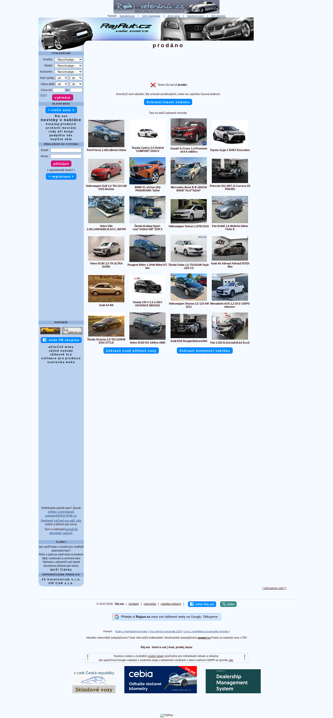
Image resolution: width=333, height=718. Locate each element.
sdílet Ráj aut (203, 604)
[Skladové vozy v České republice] (94, 692)
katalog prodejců (61, 124)
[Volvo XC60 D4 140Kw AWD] (147, 339)
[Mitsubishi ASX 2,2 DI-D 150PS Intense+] (230, 300)
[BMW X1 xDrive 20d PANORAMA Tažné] (147, 184)
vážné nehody (61, 350)
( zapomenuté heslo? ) (61, 170)
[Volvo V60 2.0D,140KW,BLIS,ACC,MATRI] (106, 223)
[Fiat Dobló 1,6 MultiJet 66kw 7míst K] (230, 223)
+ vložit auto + (61, 110)
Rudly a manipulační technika (131, 631)
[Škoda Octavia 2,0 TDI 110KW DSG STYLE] (106, 336)
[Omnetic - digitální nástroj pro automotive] (233, 692)
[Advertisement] (274, 85)
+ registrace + (61, 176)
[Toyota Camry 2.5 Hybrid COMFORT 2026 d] (147, 144)
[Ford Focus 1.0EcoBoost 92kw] (106, 147)
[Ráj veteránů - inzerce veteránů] (166, 12)
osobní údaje (156, 656)
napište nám (61, 139)
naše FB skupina (63, 340)
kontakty (134, 604)
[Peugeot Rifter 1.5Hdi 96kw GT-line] (147, 261)
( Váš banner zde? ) (274, 588)
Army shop (174, 16)
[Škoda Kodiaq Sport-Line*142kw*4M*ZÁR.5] (147, 223)
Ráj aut (61, 116)
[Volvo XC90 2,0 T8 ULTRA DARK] (106, 260)
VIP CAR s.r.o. (61, 583)
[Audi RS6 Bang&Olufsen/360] (189, 337)
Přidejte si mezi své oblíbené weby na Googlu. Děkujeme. (169, 616)
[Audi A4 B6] (106, 302)
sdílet (230, 604)
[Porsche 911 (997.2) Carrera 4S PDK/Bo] (230, 182)
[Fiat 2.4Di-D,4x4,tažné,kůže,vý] (230, 339)
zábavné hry (61, 354)
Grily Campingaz (151, 16)
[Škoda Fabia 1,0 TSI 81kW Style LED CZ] (189, 261)
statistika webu (61, 362)
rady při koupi (61, 131)
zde (231, 660)
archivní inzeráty (61, 127)
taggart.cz (204, 637)
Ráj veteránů (218, 16)
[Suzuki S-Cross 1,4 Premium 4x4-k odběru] (189, 145)
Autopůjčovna (127, 16)
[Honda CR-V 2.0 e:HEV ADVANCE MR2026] (147, 299)
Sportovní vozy (195, 16)
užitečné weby (61, 347)
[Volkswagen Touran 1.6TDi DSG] (189, 223)
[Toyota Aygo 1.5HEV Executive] (230, 147)
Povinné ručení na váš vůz (61, 520)
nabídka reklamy (171, 604)
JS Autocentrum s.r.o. (61, 579)
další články (61, 569)
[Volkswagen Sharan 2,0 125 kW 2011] (189, 300)
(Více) (43, 95)
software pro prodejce (61, 358)
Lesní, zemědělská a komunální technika (206, 631)
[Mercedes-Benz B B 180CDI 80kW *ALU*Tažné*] (189, 184)
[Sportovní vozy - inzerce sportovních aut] (50, 334)
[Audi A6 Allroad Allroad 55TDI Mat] (230, 260)
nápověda (150, 604)
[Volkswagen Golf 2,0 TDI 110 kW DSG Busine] (106, 182)
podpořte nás (61, 135)
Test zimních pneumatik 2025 (166, 631)
